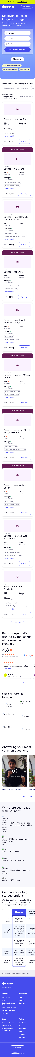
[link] (27, 6)
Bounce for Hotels (8, 1011)
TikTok (21, 1031)
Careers (5, 1013)
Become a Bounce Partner (8, 1004)
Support (22, 1000)
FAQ (20, 997)
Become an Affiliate (9, 1008)
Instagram (22, 1028)
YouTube (22, 1037)
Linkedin (22, 1034)
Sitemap (22, 1003)
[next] (31, 683)
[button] (17, 49)
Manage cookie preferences (7, 1029)
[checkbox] (8, 88)
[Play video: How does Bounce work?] (14, 771)
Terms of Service (8, 1023)
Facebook (22, 1023)
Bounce (5, 973)
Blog (3, 1000)
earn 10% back (22, 2)
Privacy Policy (7, 1026)
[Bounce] (8, 6)
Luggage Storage (15, 973)
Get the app (6, 997)
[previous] (24, 683)
